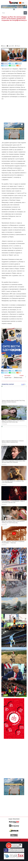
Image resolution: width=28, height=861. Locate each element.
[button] (14, 9)
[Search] (25, 13)
